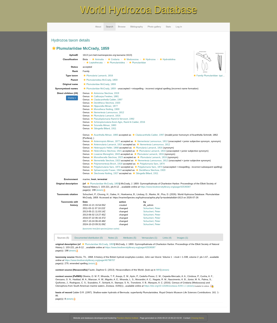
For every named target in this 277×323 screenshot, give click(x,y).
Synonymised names (66, 88)
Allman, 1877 (106, 106)
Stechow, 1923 (108, 157)
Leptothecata (96, 62)
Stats (168, 26)
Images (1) (182, 237)
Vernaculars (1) (149, 237)
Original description (67, 183)
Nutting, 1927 (106, 173)
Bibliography (136, 26)
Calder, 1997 (108, 99)
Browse (122, 26)
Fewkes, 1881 (106, 96)
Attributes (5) (129, 237)
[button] (53, 48)
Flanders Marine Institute (127, 318)
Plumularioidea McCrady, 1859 (102, 80)
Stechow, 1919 (106, 93)
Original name (70, 84)
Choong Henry (197, 318)
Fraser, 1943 (108, 170)
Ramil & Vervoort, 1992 (114, 118)
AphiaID (73, 55)
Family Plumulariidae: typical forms (214, 75)
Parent (74, 80)
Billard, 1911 (105, 128)
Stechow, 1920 (107, 102)
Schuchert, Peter (151, 208)
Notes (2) (113, 237)
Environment (71, 179)
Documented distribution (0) (89, 237)
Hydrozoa (150, 59)
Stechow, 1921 (108, 151)
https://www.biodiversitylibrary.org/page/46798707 (90, 260)
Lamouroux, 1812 (109, 112)
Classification (70, 59)
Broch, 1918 (108, 163)
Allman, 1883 (105, 125)
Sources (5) (63, 237)
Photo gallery (154, 26)
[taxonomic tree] (90, 229)
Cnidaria (115, 59)
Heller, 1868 (106, 147)
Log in (179, 26)
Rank (75, 71)
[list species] (102, 229)
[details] (99, 190)
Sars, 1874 (152, 163)
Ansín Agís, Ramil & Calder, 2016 (119, 122)
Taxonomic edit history (69, 203)
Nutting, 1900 (106, 109)
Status (74, 67)
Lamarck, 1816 (99, 75)
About (98, 26)
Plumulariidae (139, 62)
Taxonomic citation (67, 194)
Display (71, 98)
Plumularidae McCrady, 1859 (101, 84)
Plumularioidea (117, 62)
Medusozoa (132, 59)
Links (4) (167, 237)
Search (109, 26)
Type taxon (72, 75)
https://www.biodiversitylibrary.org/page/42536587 (165, 186)
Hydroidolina (169, 59)
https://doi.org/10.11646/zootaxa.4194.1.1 (165, 286)
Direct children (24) (67, 93)
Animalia (99, 59)
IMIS (158, 269)
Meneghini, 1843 (107, 154)
